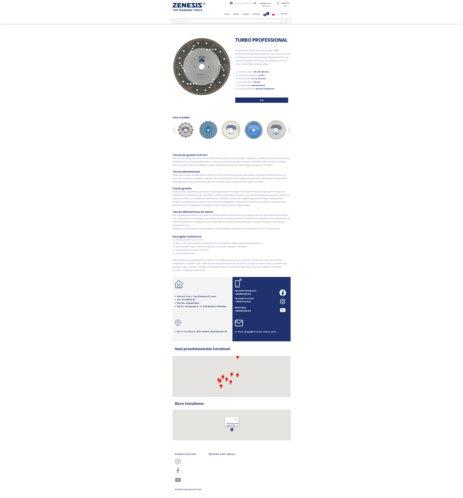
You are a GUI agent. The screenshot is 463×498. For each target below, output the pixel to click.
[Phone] (278, 3)
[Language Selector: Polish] (275, 14)
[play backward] (174, 130)
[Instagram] (177, 461)
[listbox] (285, 13)
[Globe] (178, 284)
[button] (266, 14)
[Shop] (177, 322)
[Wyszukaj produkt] (285, 21)
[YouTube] (177, 479)
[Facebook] (177, 470)
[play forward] (289, 130)
